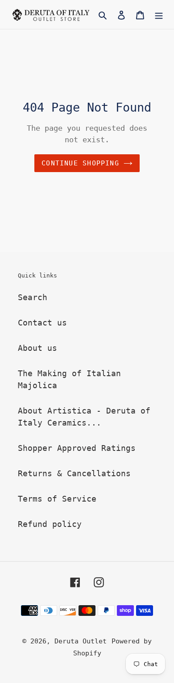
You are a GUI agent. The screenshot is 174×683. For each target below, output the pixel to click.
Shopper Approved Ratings (77, 448)
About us (37, 348)
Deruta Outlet (80, 641)
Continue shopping (80, 163)
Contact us (42, 322)
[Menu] (158, 14)
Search (32, 297)
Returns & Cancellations (74, 473)
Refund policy (50, 524)
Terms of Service (57, 498)
